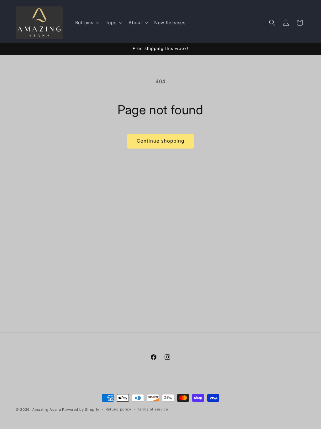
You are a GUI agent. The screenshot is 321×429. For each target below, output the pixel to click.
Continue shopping (160, 141)
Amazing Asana (46, 409)
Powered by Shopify (80, 409)
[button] (86, 22)
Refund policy (118, 409)
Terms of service (153, 409)
